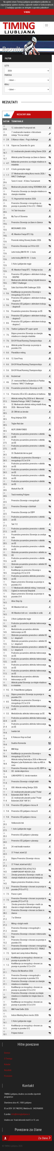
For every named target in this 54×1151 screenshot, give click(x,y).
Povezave (8, 1076)
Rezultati (7, 1070)
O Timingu (8, 1058)
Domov (7, 1053)
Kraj (6, 84)
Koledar (7, 1064)
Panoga (8, 75)
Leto (6, 66)
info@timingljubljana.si (20, 1114)
